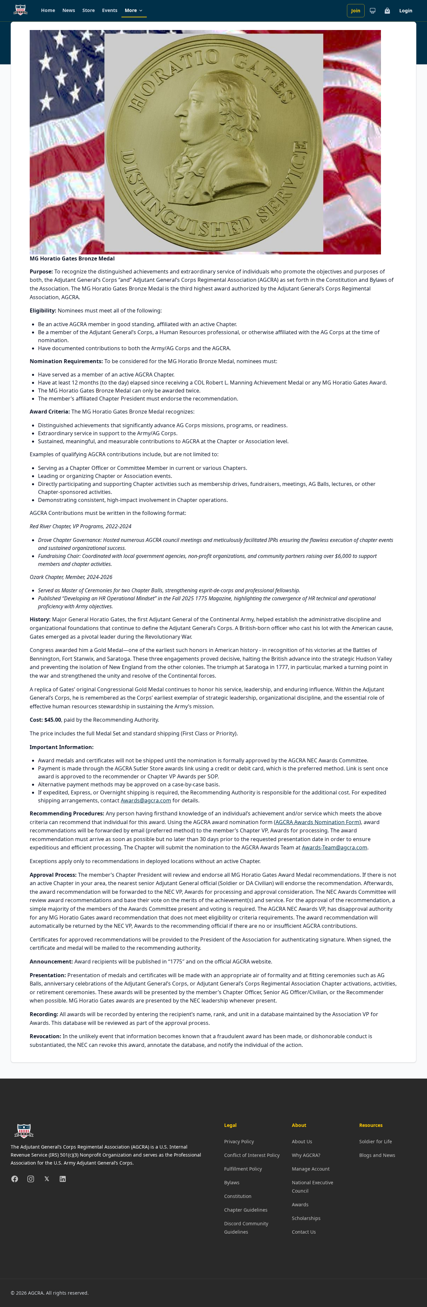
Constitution (238, 1196)
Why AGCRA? (306, 1155)
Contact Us (304, 1232)
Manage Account (311, 1169)
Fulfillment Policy (243, 1169)
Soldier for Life (375, 1141)
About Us (302, 1141)
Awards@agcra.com (146, 800)
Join (355, 10)
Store (88, 10)
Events (109, 10)
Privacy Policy (239, 1141)
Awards (300, 1204)
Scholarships (306, 1218)
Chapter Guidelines (246, 1210)
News (68, 10)
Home (48, 10)
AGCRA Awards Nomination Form (317, 822)
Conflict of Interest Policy (252, 1155)
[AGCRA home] (20, 11)
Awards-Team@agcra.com (334, 847)
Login (405, 10)
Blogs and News (377, 1155)
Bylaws (232, 1182)
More (131, 10)
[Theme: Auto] (372, 10)
